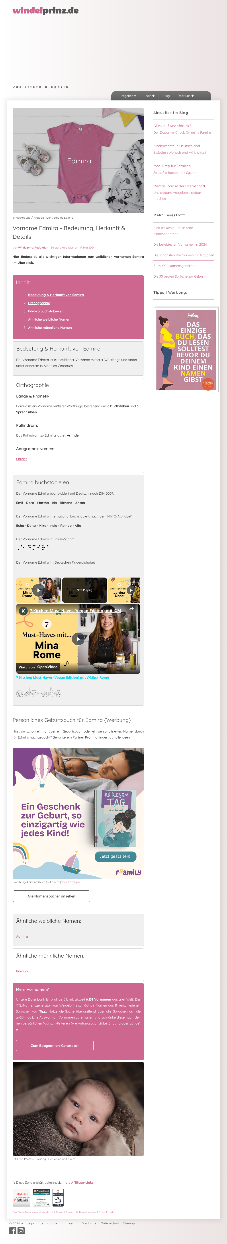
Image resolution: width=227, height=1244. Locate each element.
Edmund (22, 971)
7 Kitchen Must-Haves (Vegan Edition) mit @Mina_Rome (77, 610)
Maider (21, 459)
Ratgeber (126, 96)
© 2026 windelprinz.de (26, 1223)
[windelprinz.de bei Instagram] (21, 1233)
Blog (166, 96)
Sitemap (129, 1223)
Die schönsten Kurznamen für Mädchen (183, 255)
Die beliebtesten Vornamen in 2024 (180, 244)
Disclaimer (90, 1223)
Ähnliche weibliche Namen (49, 319)
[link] (23, 611)
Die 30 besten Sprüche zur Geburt (179, 276)
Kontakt (53, 1223)
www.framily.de (71, 882)
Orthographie (39, 303)
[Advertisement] (113, 49)
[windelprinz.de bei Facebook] (12, 1233)
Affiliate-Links (82, 1182)
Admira (22, 936)
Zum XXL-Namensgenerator (175, 266)
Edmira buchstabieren (46, 311)
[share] (131, 609)
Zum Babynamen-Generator (55, 1045)
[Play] (130, 590)
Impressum (70, 1223)
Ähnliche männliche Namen (50, 327)
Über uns (184, 96)
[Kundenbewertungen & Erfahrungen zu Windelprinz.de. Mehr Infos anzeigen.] (41, 1205)
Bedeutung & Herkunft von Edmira (56, 295)
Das (65, 1212)
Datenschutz (110, 1223)
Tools (148, 96)
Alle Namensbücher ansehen (51, 896)
